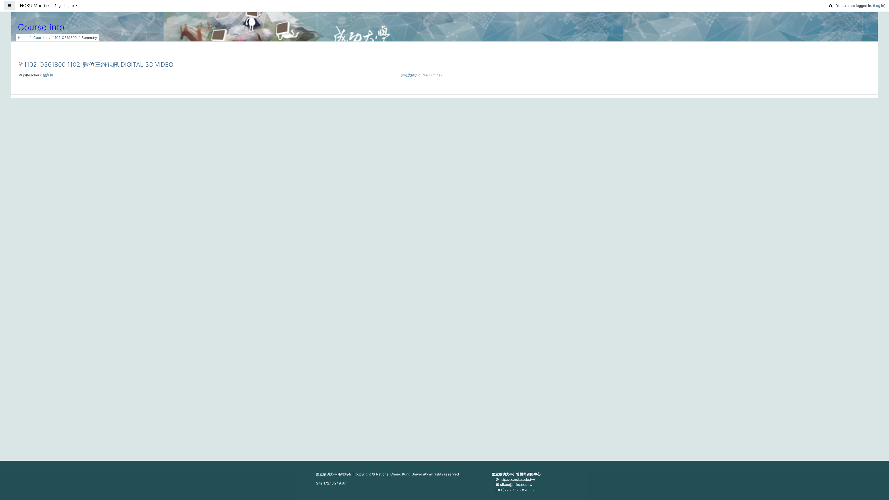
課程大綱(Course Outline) (421, 75)
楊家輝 (48, 75)
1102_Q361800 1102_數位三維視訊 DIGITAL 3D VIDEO (98, 64)
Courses (40, 37)
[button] (831, 5)
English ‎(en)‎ (64, 5)
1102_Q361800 (65, 37)
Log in (879, 5)
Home (23, 37)
